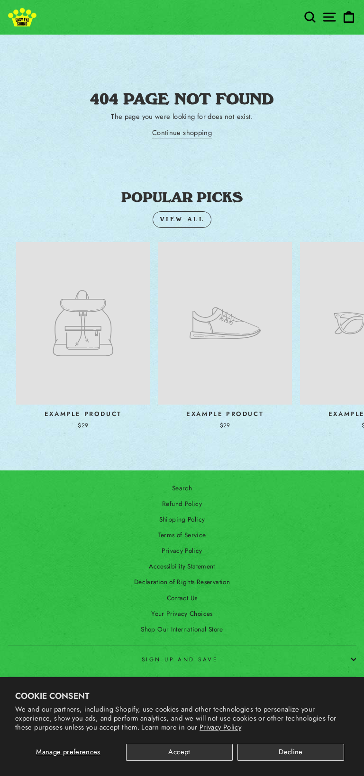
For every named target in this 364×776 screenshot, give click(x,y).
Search (182, 488)
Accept (179, 752)
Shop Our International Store (182, 629)
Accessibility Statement (182, 566)
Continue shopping (182, 132)
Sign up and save (180, 659)
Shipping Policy (182, 519)
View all (182, 219)
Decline (291, 752)
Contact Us (182, 598)
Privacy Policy (220, 727)
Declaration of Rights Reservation (182, 582)
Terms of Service (182, 535)
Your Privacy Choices (181, 613)
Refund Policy (182, 503)
